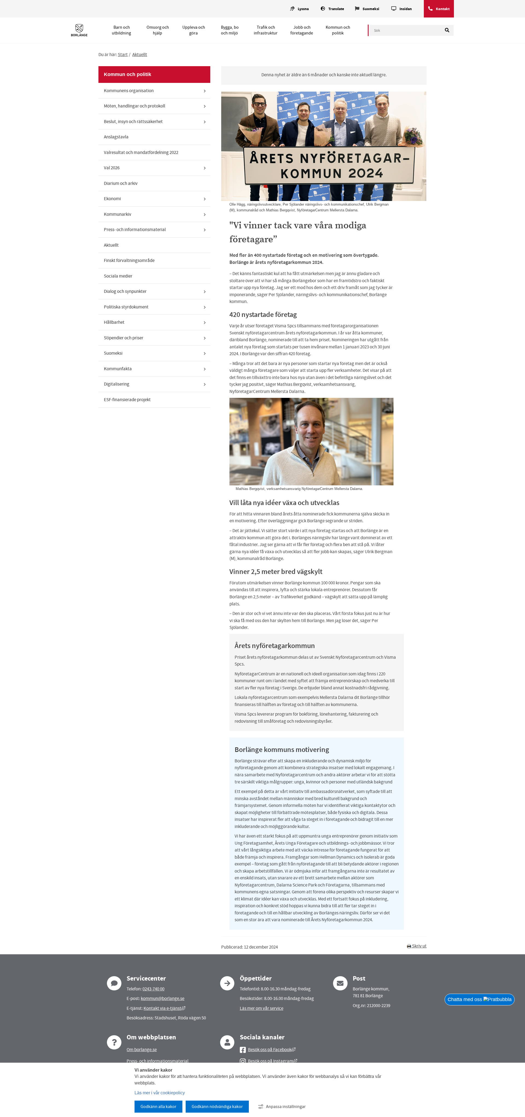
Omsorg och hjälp (158, 30)
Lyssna (303, 8)
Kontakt (443, 8)
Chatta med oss (465, 999)
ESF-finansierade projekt (127, 400)
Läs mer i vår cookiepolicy (160, 1092)
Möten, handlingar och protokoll (134, 106)
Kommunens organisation (129, 91)
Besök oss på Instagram (272, 1061)
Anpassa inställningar (286, 1106)
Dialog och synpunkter (125, 291)
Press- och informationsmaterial (135, 229)
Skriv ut (419, 946)
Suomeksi (371, 8)
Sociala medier (118, 276)
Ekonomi (112, 199)
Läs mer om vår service (261, 1008)
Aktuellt (139, 54)
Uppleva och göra (193, 30)
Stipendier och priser (123, 338)
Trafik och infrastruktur (266, 30)
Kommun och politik (338, 30)
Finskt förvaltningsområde (129, 260)
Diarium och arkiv (121, 183)
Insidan (405, 8)
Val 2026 (111, 168)
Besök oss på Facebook (272, 1049)
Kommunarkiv (117, 214)
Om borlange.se (142, 1049)
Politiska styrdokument (126, 307)
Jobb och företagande (301, 30)
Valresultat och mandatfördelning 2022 (141, 152)
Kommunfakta (118, 369)
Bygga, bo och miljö (230, 30)
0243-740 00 (153, 989)
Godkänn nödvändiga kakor (217, 1106)
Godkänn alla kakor (158, 1106)
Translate (336, 8)
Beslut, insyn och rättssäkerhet (133, 121)
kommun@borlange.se (162, 998)
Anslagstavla (116, 137)
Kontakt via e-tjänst (164, 1008)
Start (123, 54)
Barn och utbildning (121, 30)
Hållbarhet (114, 322)
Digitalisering (116, 384)
